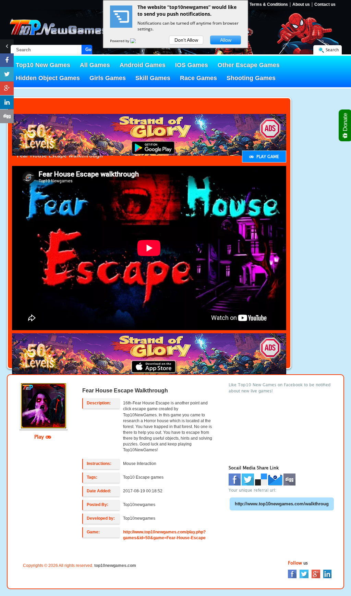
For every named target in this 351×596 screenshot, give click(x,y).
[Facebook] (292, 573)
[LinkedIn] (327, 573)
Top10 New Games (43, 65)
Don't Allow (186, 40)
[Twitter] (304, 573)
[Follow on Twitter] (7, 74)
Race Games (198, 78)
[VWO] (137, 40)
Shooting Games (251, 78)
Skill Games (152, 78)
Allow (225, 40)
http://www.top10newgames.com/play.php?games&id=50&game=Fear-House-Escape (164, 535)
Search (332, 49)
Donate (345, 123)
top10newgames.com (115, 565)
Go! (88, 49)
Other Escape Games (249, 65)
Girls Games (107, 78)
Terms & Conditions (269, 4)
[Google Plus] (316, 573)
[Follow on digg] (7, 116)
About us (301, 4)
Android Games (143, 65)
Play (40, 436)
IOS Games (191, 65)
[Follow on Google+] (7, 88)
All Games (95, 65)
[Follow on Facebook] (7, 60)
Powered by (120, 40)
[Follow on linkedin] (7, 102)
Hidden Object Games (48, 78)
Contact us (325, 4)
